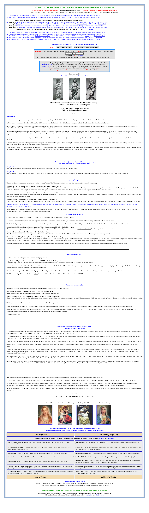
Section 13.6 (102, 27)
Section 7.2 (99, 39)
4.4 (104, 34)
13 (105, 22)
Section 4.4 (111, 438)
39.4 (103, 36)
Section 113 (99, 37)
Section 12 (101, 22)
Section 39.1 (97, 36)
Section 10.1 (100, 32)
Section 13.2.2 (99, 26)
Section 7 (56, 32)
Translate (80, 55)
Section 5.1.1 (100, 495)
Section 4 (99, 34)
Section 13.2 (102, 24)
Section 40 (90, 29)
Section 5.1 (89, 495)
